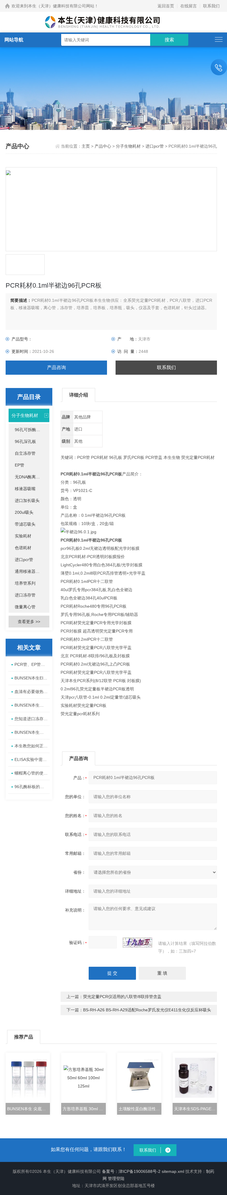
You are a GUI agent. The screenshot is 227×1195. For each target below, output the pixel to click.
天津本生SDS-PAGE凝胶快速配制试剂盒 (195, 1108)
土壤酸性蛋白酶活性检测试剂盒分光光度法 (140, 1108)
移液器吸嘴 (25, 488)
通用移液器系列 (29, 571)
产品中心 (103, 146)
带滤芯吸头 (25, 524)
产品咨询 (56, 367)
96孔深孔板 (25, 441)
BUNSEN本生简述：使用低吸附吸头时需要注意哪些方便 (31, 705)
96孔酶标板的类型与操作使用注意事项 (31, 786)
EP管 (19, 465)
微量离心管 (25, 606)
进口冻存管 (25, 595)
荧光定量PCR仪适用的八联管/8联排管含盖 (122, 996)
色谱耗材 (23, 547)
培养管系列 (25, 583)
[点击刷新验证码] (137, 943)
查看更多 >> (29, 621)
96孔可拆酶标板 (29, 429)
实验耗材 (23, 536)
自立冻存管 (25, 453)
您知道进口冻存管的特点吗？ (31, 718)
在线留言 (188, 6)
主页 (86, 146)
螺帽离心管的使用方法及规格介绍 (31, 773)
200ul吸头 (24, 512)
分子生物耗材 (128, 146)
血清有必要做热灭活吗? (31, 691)
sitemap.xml (173, 1171)
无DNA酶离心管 (29, 477)
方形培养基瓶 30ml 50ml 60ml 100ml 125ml (84, 1108)
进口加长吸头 (27, 500)
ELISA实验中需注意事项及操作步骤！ (31, 759)
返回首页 (166, 6)
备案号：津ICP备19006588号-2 (131, 1171)
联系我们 (211, 6)
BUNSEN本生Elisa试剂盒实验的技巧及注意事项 (31, 678)
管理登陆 (116, 1178)
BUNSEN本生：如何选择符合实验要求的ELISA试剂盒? (31, 732)
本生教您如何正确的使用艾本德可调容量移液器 (31, 746)
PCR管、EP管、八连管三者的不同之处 (31, 664)
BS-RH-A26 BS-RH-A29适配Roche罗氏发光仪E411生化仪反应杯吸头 (147, 1009)
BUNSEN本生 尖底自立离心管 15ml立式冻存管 (28, 1108)
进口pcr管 (154, 146)
